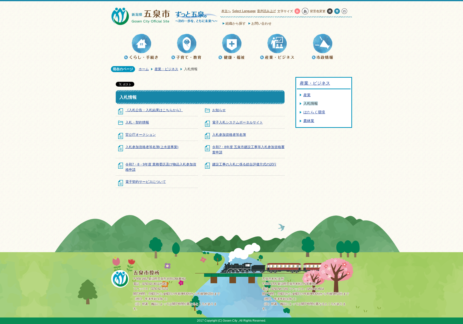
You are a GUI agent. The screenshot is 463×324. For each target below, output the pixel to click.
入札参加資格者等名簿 (229, 135)
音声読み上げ (266, 11)
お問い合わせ (261, 23)
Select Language (244, 11)
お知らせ (219, 110)
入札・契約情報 (137, 122)
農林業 (308, 121)
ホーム (144, 69)
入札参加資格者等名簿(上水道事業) (151, 147)
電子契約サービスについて (145, 182)
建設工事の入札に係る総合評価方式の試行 (244, 164)
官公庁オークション (140, 135)
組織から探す (235, 23)
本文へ (226, 11)
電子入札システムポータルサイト (237, 122)
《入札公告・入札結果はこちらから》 (154, 110)
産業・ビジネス (166, 69)
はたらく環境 (314, 112)
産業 (307, 95)
